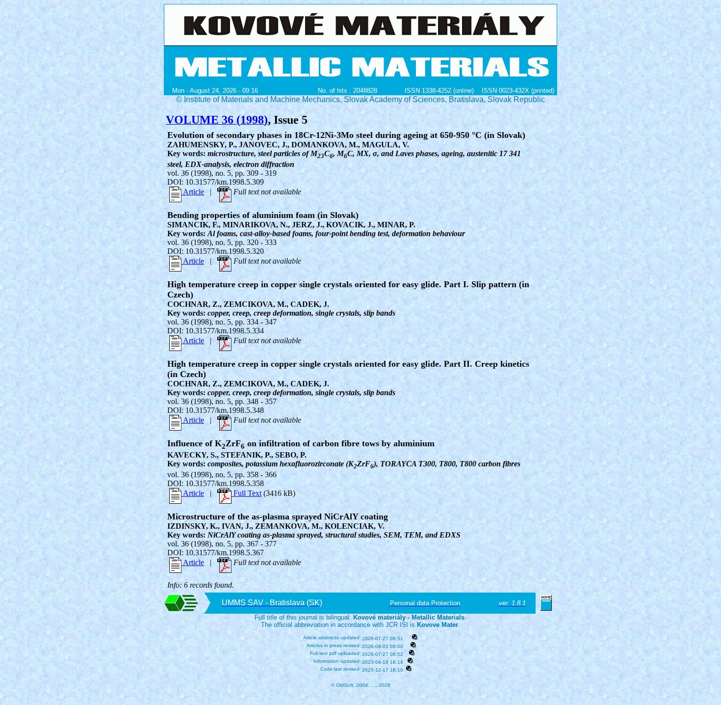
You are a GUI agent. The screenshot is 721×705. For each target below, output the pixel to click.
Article (192, 192)
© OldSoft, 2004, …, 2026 (360, 685)
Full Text (246, 493)
